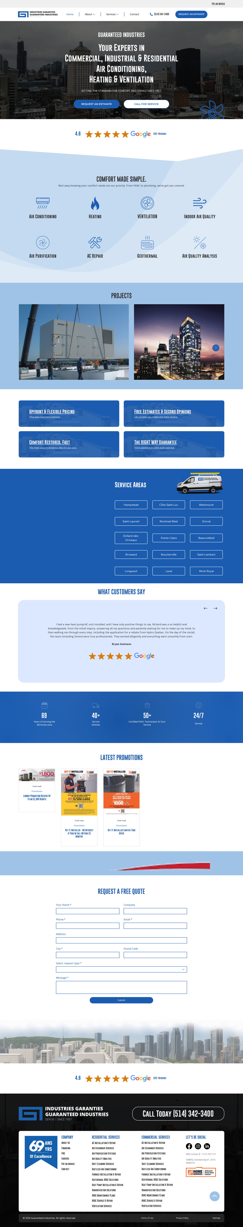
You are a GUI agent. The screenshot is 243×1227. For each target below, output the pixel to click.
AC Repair (95, 255)
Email (128, 919)
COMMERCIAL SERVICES (156, 1137)
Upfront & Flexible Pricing (52, 411)
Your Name (63, 904)
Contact (65, 1169)
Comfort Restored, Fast (49, 442)
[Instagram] (198, 1146)
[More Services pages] (117, 14)
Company (129, 904)
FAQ (63, 1153)
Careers (65, 1158)
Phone (61, 919)
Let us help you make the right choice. (156, 417)
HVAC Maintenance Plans (103, 1195)
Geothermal (147, 255)
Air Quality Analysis (199, 255)
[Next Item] (215, 347)
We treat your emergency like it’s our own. (53, 447)
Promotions (37, 791)
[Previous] (205, 608)
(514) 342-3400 (161, 14)
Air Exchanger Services (103, 1148)
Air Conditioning (43, 216)
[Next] (215, 608)
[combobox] (121, 969)
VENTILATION (147, 216)
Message (62, 977)
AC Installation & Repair (103, 1142)
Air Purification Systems (104, 1153)
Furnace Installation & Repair (106, 1174)
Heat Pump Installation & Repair (107, 1184)
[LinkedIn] (207, 1146)
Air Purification (42, 255)
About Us (65, 1142)
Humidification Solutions (104, 1190)
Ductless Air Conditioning (104, 1169)
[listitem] (69, 413)
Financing (65, 1148)
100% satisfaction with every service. (154, 447)
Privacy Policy (182, 1218)
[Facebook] (189, 1146)
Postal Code (131, 948)
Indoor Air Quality (199, 216)
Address (61, 934)
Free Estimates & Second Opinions (162, 411)
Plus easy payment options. (44, 417)
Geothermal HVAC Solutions (105, 1179)
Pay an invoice (218, 3)
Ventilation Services (102, 1206)
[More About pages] (94, 14)
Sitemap (216, 1218)
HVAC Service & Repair (102, 1200)
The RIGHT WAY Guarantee (155, 442)
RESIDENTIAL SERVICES (106, 1137)
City (59, 948)
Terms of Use (147, 1218)
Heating (95, 216)
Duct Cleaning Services (103, 1163)
